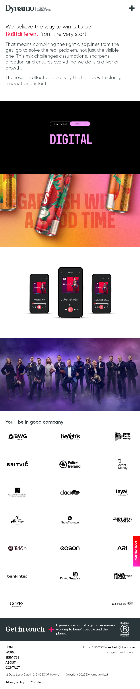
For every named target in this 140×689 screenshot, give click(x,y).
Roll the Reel (136, 551)
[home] (28, 8)
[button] (132, 6)
